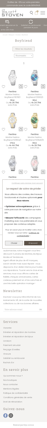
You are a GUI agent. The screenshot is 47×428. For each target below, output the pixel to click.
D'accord (33, 243)
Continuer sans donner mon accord (27, 183)
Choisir (14, 243)
